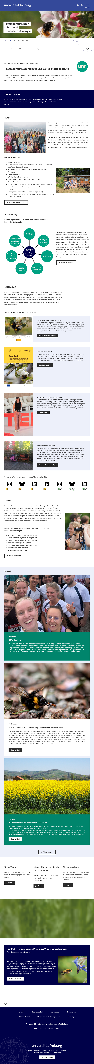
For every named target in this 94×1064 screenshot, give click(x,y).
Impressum (55, 1012)
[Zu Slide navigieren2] (14, 40)
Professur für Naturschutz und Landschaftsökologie (17, 27)
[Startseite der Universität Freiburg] (17, 5)
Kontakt (21, 1012)
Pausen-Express (22, 167)
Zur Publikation (44, 365)
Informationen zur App (47, 465)
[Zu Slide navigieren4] (23, 40)
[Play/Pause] (6, 40)
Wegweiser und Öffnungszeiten (48, 1017)
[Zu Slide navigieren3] (19, 40)
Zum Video (43, 413)
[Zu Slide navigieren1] (10, 40)
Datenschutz (71, 1012)
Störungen (72, 1017)
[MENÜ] (87, 5)
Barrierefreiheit (37, 1012)
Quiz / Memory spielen (47, 335)
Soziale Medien (47, 1057)
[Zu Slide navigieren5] (27, 40)
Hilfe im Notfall (24, 1017)
